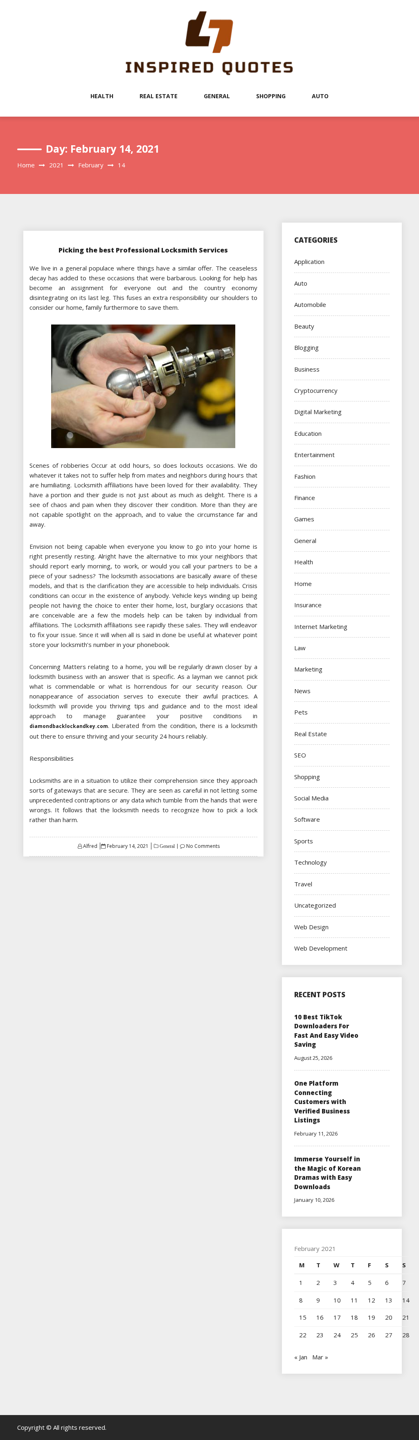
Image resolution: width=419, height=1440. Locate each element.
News (302, 691)
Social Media (311, 798)
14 (406, 1300)
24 (337, 1335)
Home (303, 583)
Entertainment (314, 455)
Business (307, 369)
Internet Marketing (320, 626)
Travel (303, 884)
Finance (304, 498)
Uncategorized (315, 905)
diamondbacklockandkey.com (68, 726)
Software (307, 819)
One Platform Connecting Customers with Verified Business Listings (322, 1101)
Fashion (304, 476)
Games (304, 519)
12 (371, 1300)
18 (354, 1317)
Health (101, 96)
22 (302, 1335)
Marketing (308, 669)
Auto (320, 96)
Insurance (308, 605)
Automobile (310, 304)
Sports (303, 841)
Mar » (320, 1357)
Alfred (90, 846)
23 (320, 1335)
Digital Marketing (318, 412)
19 (371, 1317)
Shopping (271, 96)
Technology (310, 862)
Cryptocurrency (316, 390)
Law (300, 648)
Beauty (304, 326)
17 (337, 1317)
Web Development (320, 948)
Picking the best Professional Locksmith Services (143, 250)
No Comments (203, 846)
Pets (301, 712)
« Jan (300, 1357)
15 (302, 1317)
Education (308, 433)
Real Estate (159, 96)
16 (320, 1317)
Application (309, 261)
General (217, 96)
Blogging (306, 347)
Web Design (311, 927)
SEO (300, 755)
